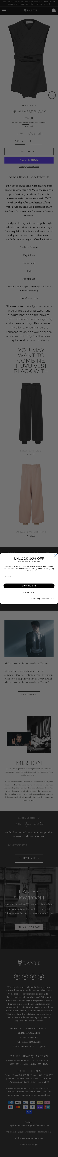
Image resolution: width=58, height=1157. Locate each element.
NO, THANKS (29, 593)
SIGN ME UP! (29, 586)
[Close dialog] (55, 555)
